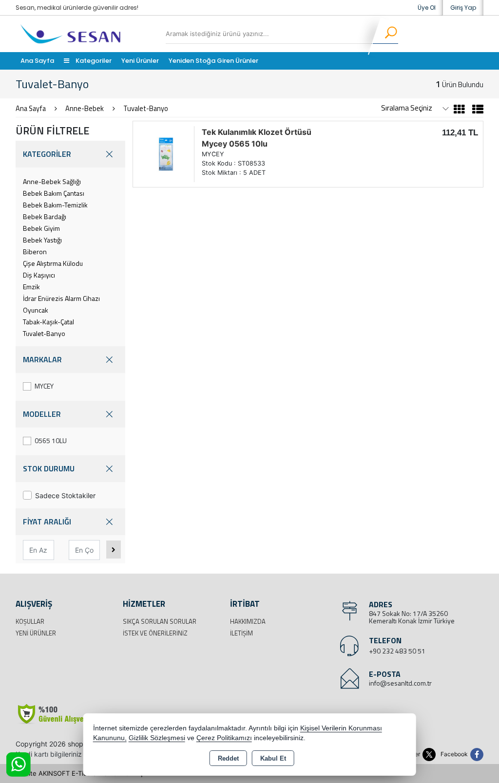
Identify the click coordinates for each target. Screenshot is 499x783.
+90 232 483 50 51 (397, 651)
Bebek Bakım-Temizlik (55, 205)
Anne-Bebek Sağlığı (52, 181)
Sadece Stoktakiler (65, 495)
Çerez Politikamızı (224, 738)
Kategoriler (93, 60)
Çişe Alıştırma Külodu (53, 263)
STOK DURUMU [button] (49, 468)
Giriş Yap (463, 7)
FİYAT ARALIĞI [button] (47, 521)
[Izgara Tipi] (459, 110)
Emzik (31, 286)
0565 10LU (51, 440)
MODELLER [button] (42, 414)
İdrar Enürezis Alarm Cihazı (61, 298)
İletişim (241, 633)
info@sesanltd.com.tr (400, 683)
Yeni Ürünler (36, 633)
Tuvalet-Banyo (44, 333)
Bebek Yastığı (42, 240)
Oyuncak (35, 310)
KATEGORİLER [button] (47, 154)
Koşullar (30, 621)
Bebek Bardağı (44, 216)
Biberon (35, 251)
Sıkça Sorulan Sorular (159, 621)
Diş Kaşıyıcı (39, 275)
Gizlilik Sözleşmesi (157, 738)
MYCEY (44, 386)
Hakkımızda (248, 621)
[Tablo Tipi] (475, 110)
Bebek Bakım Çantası (53, 193)
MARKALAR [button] (42, 359)
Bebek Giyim (41, 228)
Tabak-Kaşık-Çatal (48, 322)
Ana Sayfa (37, 60)
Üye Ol (427, 7)
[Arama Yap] (384, 34)
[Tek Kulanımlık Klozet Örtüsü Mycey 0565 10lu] (166, 153)
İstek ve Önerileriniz (155, 633)
